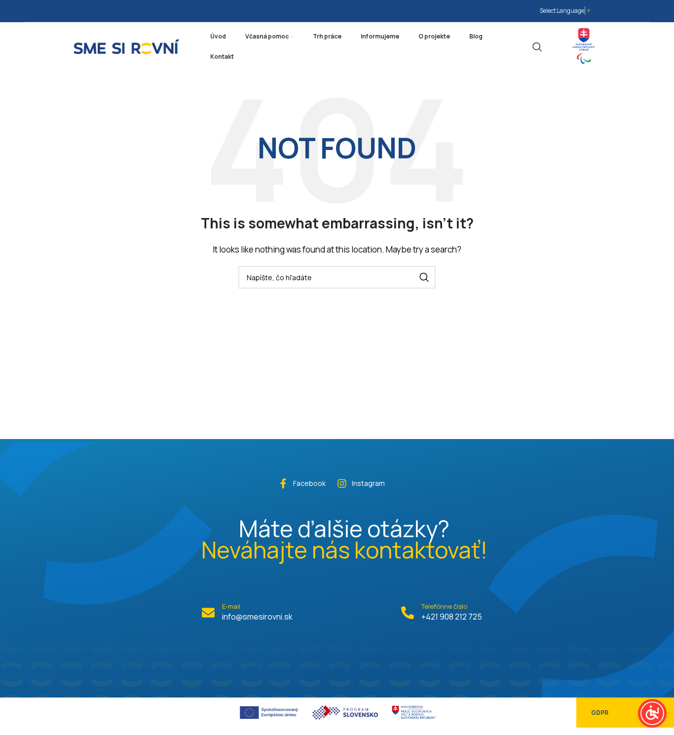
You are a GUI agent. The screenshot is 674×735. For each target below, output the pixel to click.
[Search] (537, 47)
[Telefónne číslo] (407, 612)
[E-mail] (208, 612)
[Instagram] (342, 483)
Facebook (309, 483)
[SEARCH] (424, 277)
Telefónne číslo (444, 606)
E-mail (231, 606)
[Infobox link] (583, 47)
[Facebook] (283, 483)
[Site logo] (127, 45)
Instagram (368, 483)
